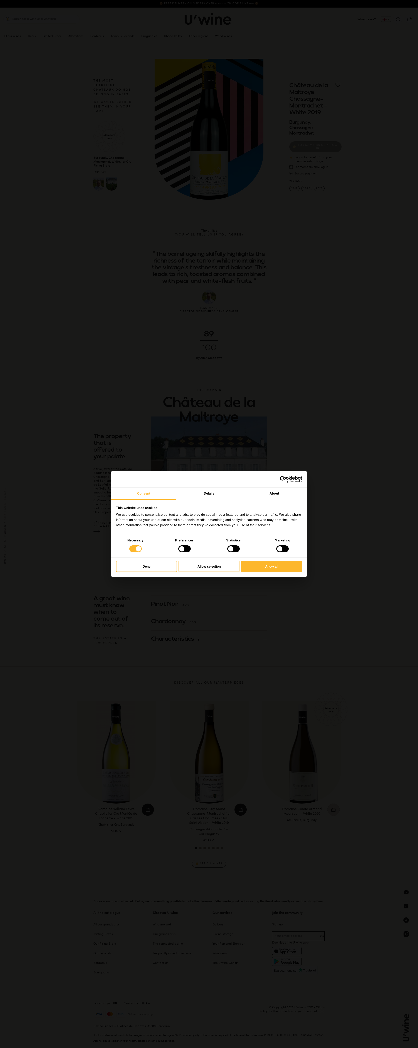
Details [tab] (209, 493)
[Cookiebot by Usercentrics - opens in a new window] (283, 479)
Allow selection (209, 566)
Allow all (271, 566)
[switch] (184, 548)
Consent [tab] (143, 493)
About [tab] (274, 493)
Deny (146, 566)
